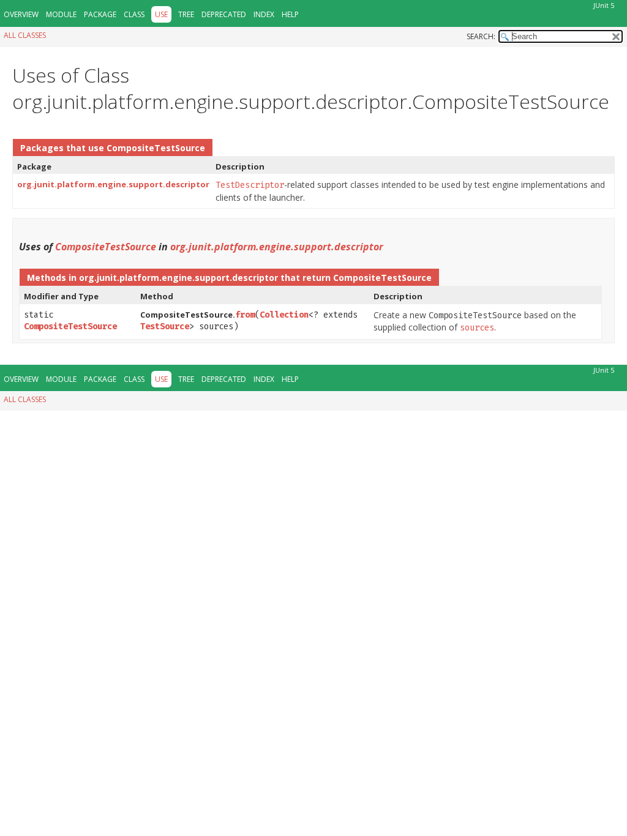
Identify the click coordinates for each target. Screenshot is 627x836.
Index (263, 14)
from (245, 315)
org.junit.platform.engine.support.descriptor (113, 184)
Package (100, 14)
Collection (284, 315)
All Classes (25, 35)
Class (134, 14)
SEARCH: (481, 36)
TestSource (164, 326)
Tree (186, 14)
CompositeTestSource (156, 148)
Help (290, 14)
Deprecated (223, 14)
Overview (21, 14)
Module (61, 14)
